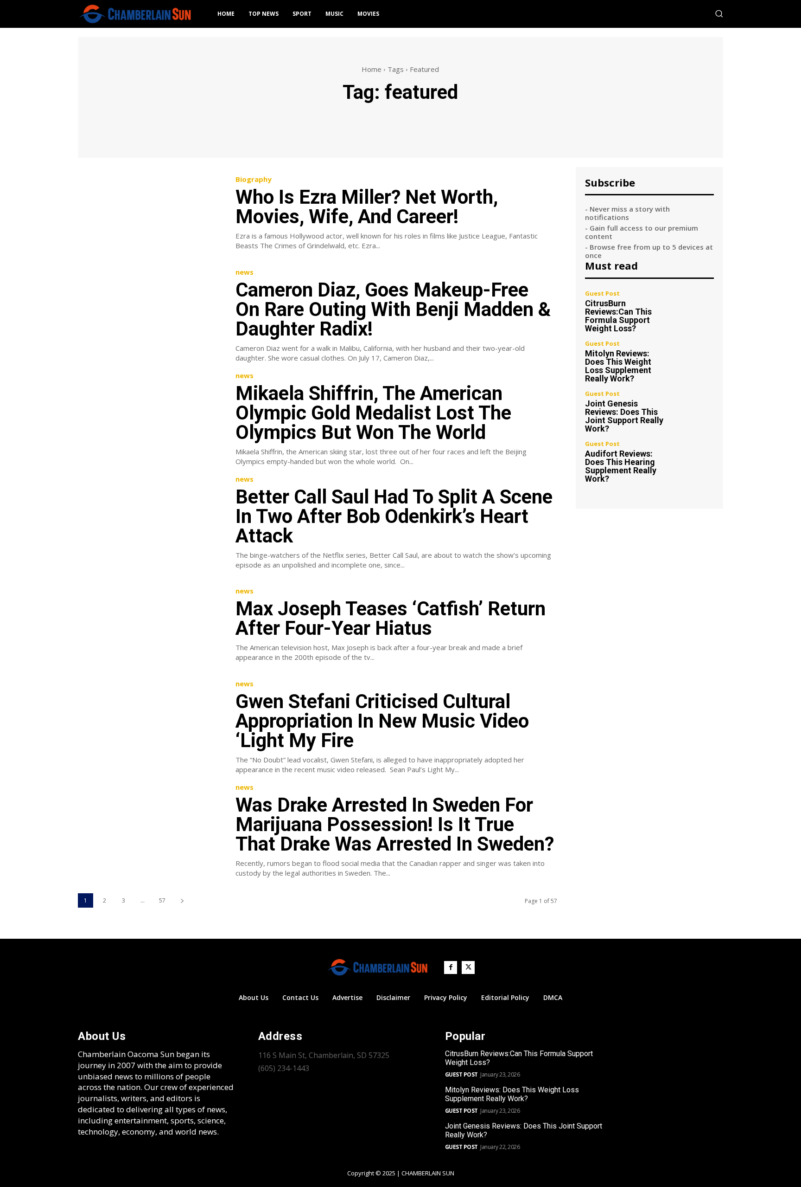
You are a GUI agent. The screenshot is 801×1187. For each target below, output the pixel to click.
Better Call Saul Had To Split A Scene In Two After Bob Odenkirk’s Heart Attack (394, 516)
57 (162, 900)
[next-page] (182, 900)
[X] (468, 967)
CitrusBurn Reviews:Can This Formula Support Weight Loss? (618, 315)
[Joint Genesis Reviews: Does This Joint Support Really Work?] (694, 410)
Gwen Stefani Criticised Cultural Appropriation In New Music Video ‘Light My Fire (382, 721)
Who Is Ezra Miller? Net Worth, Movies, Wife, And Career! (366, 207)
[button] (719, 13)
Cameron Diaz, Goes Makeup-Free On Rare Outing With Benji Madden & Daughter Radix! (393, 309)
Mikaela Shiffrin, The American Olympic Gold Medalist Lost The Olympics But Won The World (373, 413)
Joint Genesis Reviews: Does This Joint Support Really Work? (624, 416)
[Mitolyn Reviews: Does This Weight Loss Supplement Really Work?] (694, 360)
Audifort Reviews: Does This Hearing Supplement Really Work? (620, 466)
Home (371, 69)
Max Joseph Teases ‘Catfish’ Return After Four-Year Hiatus (390, 618)
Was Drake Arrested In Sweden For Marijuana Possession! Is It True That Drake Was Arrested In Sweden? (394, 824)
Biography (253, 179)
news (244, 272)
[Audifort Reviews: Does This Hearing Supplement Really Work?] (694, 460)
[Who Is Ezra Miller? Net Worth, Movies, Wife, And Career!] (150, 213)
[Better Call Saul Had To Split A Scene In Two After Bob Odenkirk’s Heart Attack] (150, 522)
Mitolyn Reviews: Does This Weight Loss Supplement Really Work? (618, 365)
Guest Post (602, 293)
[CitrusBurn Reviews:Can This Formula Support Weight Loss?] (694, 309)
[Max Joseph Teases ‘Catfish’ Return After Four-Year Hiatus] (150, 625)
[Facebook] (450, 967)
